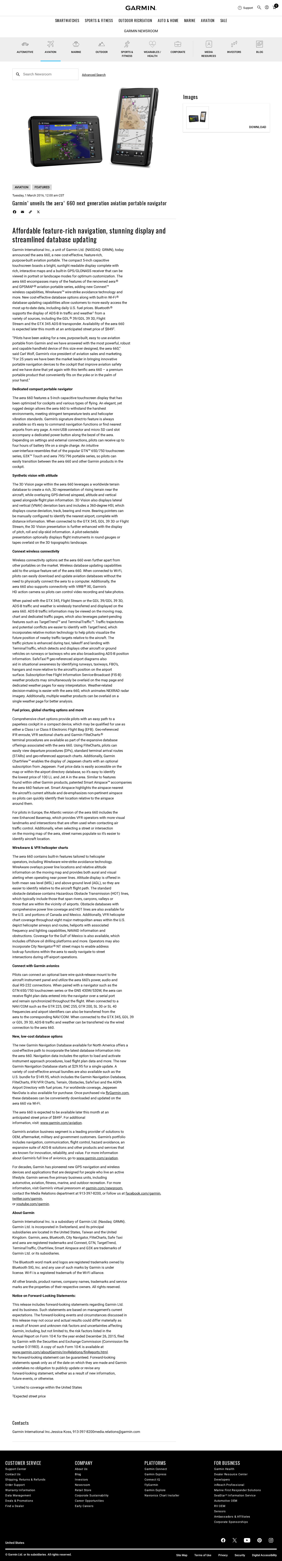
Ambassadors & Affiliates (232, 1516)
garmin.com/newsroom (104, 1188)
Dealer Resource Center (231, 1474)
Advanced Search (94, 75)
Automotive (25, 52)
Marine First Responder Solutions (237, 1490)
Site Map (181, 1555)
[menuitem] (245, 8)
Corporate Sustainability (92, 1495)
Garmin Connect (156, 1469)
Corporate (178, 52)
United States (14, 1543)
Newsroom (82, 1484)
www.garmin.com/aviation (61, 1123)
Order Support (15, 1484)
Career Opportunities (89, 1500)
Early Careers (84, 1506)
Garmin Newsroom (141, 31)
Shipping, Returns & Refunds (25, 1479)
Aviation (208, 20)
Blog (259, 52)
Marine (189, 20)
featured (42, 187)
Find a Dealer (14, 1506)
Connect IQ (152, 1479)
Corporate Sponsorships (231, 1522)
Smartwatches (67, 20)
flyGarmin (151, 1484)
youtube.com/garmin (32, 1204)
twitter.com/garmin (27, 1199)
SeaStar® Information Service (235, 1495)
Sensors (220, 1511)
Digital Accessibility (264, 1555)
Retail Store (83, 1490)
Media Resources (208, 54)
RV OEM (219, 1506)
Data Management (18, 1495)
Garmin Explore (155, 1490)
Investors (234, 52)
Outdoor (102, 52)
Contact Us (13, 1474)
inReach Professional (229, 1484)
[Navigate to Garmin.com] (141, 8)
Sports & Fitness (99, 20)
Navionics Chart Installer (162, 1495)
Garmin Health (224, 1469)
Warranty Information (20, 1490)
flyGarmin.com (117, 1093)
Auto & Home (168, 20)
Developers (222, 1479)
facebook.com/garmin (143, 1193)
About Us (81, 1469)
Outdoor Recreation (135, 20)
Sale (223, 20)
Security (240, 1555)
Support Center (15, 1469)
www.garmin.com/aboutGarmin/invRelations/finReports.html (60, 1352)
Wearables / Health (152, 54)
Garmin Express (156, 1474)
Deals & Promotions (19, 1500)
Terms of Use (202, 1555)
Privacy (223, 1555)
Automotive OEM (225, 1500)
